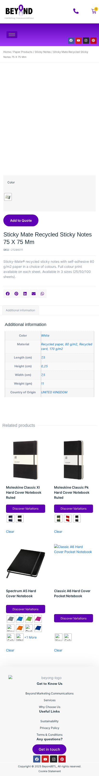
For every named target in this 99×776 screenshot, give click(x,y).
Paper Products (22, 52)
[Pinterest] (93, 40)
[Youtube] (78, 40)
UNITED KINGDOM (54, 392)
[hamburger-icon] (11, 34)
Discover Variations (25, 508)
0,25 (44, 366)
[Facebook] (71, 40)
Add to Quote (21, 220)
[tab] (20, 310)
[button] (7, 293)
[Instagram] (86, 40)
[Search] (87, 31)
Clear (10, 531)
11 (42, 383)
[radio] (8, 197)
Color (11, 182)
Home (7, 52)
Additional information (20, 310)
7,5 (43, 357)
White (45, 335)
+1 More (30, 637)
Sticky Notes (43, 52)
